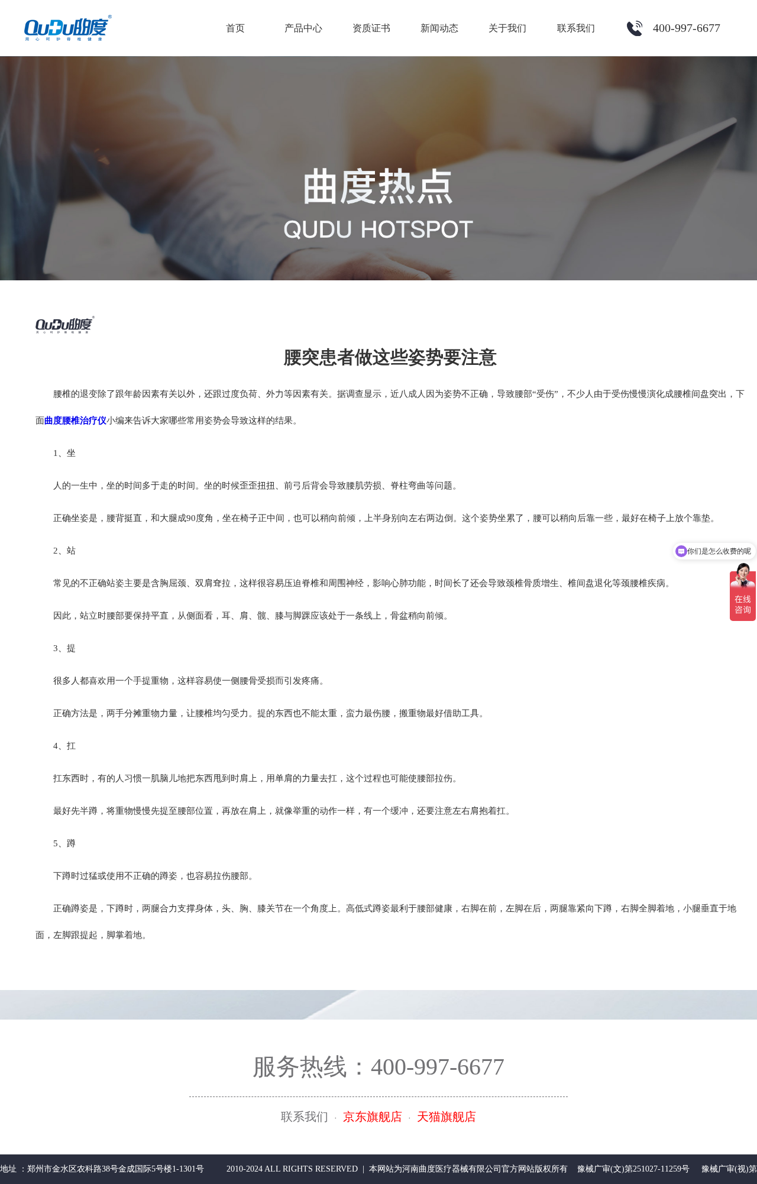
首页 (235, 28)
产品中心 (303, 28)
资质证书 (371, 28)
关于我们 (507, 28)
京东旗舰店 (372, 1116)
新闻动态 (439, 28)
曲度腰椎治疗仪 (75, 420)
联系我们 (576, 28)
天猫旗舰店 (446, 1116)
